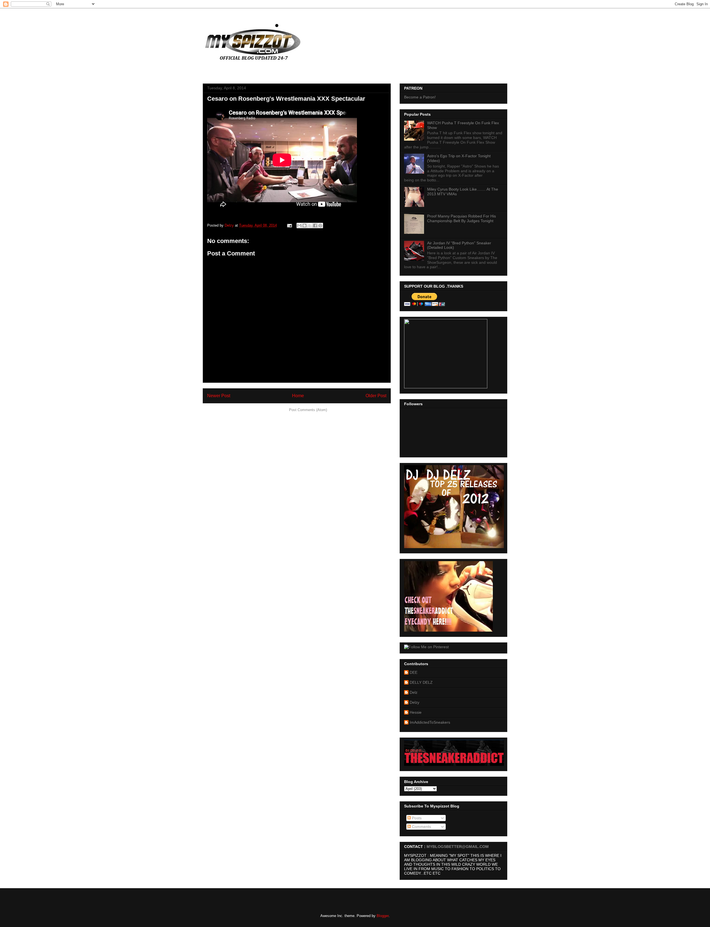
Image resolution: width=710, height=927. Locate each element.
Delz (413, 692)
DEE (413, 672)
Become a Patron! (420, 97)
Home (298, 395)
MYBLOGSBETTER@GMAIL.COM (458, 846)
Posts (416, 818)
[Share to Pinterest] (320, 225)
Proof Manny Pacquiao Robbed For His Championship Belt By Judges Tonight (461, 218)
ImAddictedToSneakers (430, 722)
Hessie (416, 712)
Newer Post (218, 395)
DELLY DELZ (421, 682)
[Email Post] (289, 225)
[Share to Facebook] (315, 225)
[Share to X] (310, 225)
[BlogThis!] (304, 225)
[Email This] (299, 225)
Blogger (383, 916)
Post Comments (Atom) (308, 410)
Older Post (376, 395)
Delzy (414, 702)
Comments (421, 826)
